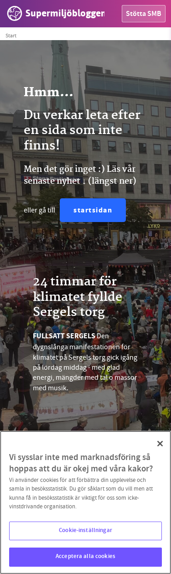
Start (10, 35)
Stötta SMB (143, 14)
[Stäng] (160, 444)
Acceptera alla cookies (85, 556)
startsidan (92, 211)
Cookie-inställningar (85, 530)
